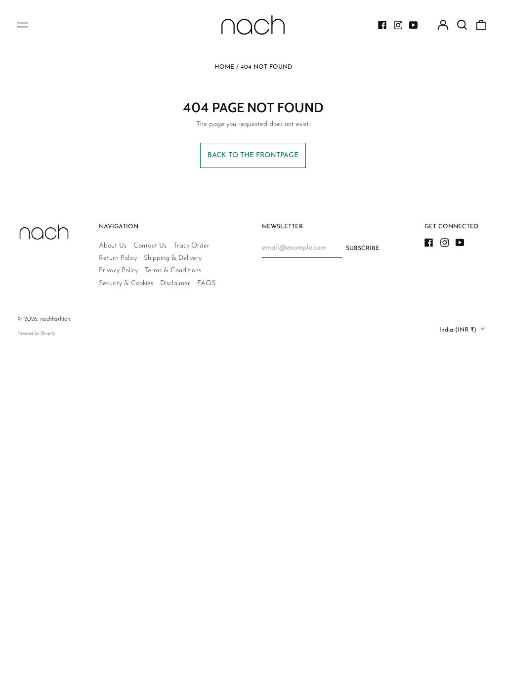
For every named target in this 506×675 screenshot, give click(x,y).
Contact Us (150, 246)
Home (224, 67)
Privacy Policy (118, 270)
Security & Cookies (126, 283)
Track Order (191, 246)
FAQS (206, 283)
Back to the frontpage (253, 155)
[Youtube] (413, 25)
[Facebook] (382, 25)
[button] (462, 25)
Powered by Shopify (36, 333)
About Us (112, 246)
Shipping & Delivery (173, 258)
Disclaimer (175, 283)
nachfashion (55, 319)
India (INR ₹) (458, 330)
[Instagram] (398, 25)
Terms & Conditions (173, 270)
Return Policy (118, 258)
